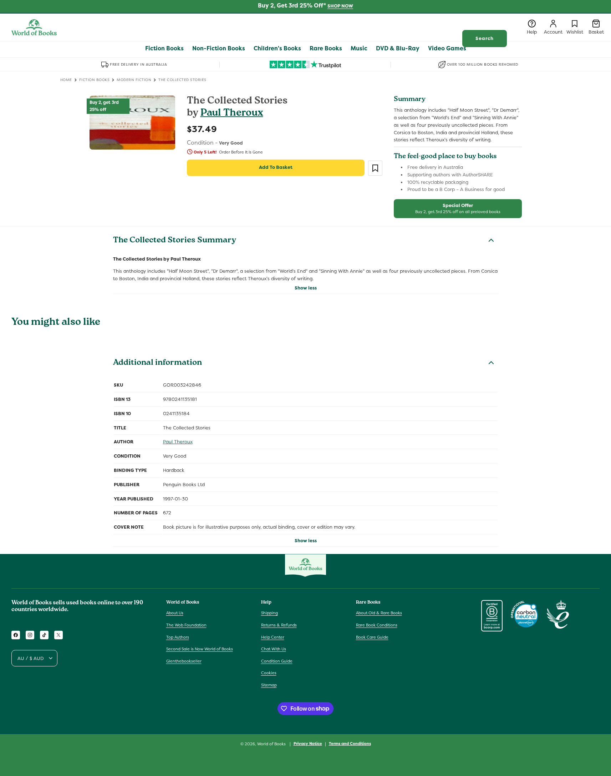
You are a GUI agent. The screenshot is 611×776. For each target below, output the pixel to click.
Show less (306, 288)
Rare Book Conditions (376, 625)
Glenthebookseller (184, 661)
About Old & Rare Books (379, 613)
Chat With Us (273, 649)
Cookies (268, 673)
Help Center (272, 637)
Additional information (157, 363)
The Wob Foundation (186, 625)
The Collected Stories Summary (174, 241)
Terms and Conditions (350, 743)
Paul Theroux (231, 113)
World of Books (272, 744)
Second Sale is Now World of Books (199, 649)
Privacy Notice (308, 743)
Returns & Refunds (279, 625)
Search (484, 38)
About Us (174, 613)
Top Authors (177, 637)
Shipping (269, 613)
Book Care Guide (372, 637)
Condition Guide (276, 661)
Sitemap (269, 685)
